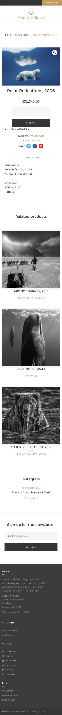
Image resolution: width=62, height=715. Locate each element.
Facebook (10, 651)
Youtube (9, 674)
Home (8, 35)
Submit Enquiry (10, 695)
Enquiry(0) (51, 3)
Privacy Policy (9, 630)
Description (32, 157)
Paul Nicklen (21, 35)
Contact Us (7, 635)
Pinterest (10, 665)
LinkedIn (9, 670)
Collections (8, 691)
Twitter (9, 656)
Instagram (10, 661)
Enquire (31, 123)
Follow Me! (31, 498)
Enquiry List (8, 700)
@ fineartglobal (31, 487)
